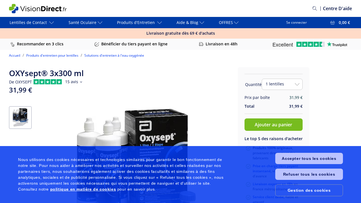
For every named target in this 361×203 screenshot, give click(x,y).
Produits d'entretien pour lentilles (52, 55)
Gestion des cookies (309, 190)
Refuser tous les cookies (309, 174)
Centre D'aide (337, 8)
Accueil (14, 55)
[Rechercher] (314, 8)
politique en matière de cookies (83, 189)
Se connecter (296, 22)
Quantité (253, 84)
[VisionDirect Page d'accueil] (42, 8)
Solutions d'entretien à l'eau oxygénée (114, 55)
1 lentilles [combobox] (275, 84)
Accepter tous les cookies (309, 158)
